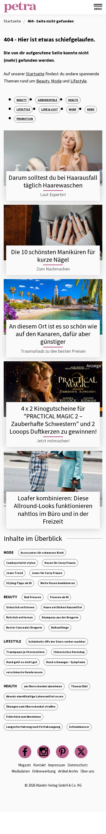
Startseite (35, 74)
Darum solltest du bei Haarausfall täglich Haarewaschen (53, 181)
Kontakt (39, 765)
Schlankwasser (79, 727)
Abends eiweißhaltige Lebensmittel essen (34, 696)
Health (73, 100)
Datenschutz (78, 765)
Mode (56, 81)
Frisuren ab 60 (59, 597)
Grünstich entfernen (20, 607)
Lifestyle (79, 81)
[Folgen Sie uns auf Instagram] (43, 751)
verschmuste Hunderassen (24, 672)
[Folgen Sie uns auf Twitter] (81, 751)
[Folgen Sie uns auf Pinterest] (62, 751)
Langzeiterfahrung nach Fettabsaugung (33, 727)
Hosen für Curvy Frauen (60, 563)
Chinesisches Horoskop (69, 652)
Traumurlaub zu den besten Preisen (53, 351)
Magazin (24, 765)
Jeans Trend (14, 573)
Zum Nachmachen (53, 269)
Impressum (56, 765)
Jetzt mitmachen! (53, 441)
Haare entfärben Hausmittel (62, 607)
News (90, 109)
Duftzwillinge (60, 627)
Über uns (87, 771)
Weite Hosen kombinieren (57, 583)
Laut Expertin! (53, 194)
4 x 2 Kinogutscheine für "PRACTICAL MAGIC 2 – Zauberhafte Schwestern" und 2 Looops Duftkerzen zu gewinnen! (53, 420)
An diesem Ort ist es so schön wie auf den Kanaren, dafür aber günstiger (53, 334)
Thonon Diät (79, 686)
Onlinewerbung (44, 771)
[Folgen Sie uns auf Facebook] (24, 751)
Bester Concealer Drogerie (24, 627)
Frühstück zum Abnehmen (23, 716)
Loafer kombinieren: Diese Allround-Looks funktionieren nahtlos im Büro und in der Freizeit (53, 509)
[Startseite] (20, 7)
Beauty (42, 81)
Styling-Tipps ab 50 (19, 583)
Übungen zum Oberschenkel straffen (30, 706)
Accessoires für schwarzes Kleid (42, 552)
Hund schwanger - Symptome (65, 662)
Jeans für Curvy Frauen (47, 573)
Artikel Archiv (68, 771)
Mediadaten (21, 771)
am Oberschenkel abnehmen (43, 686)
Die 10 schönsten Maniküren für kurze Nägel (53, 256)
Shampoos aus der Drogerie (60, 617)
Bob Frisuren (32, 597)
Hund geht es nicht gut (21, 662)
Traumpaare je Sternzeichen (25, 652)
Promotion (25, 119)
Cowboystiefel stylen (20, 563)
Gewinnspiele (47, 100)
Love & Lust (49, 109)
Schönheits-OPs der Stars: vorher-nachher (57, 641)
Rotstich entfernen (19, 617)
